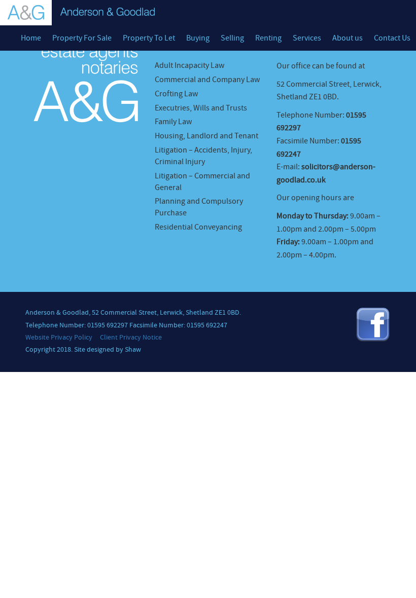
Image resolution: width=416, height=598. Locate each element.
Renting (268, 38)
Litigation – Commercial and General (202, 182)
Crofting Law (176, 94)
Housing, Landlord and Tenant (206, 136)
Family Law (173, 122)
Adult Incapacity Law (189, 65)
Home (31, 38)
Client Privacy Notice (131, 337)
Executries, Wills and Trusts (201, 108)
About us (347, 38)
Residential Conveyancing (198, 227)
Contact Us (392, 38)
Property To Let (149, 38)
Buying (198, 38)
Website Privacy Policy (58, 337)
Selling (232, 38)
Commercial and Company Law (207, 79)
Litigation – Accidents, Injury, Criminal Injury (203, 156)
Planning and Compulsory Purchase (199, 207)
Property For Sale (82, 38)
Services (307, 38)
